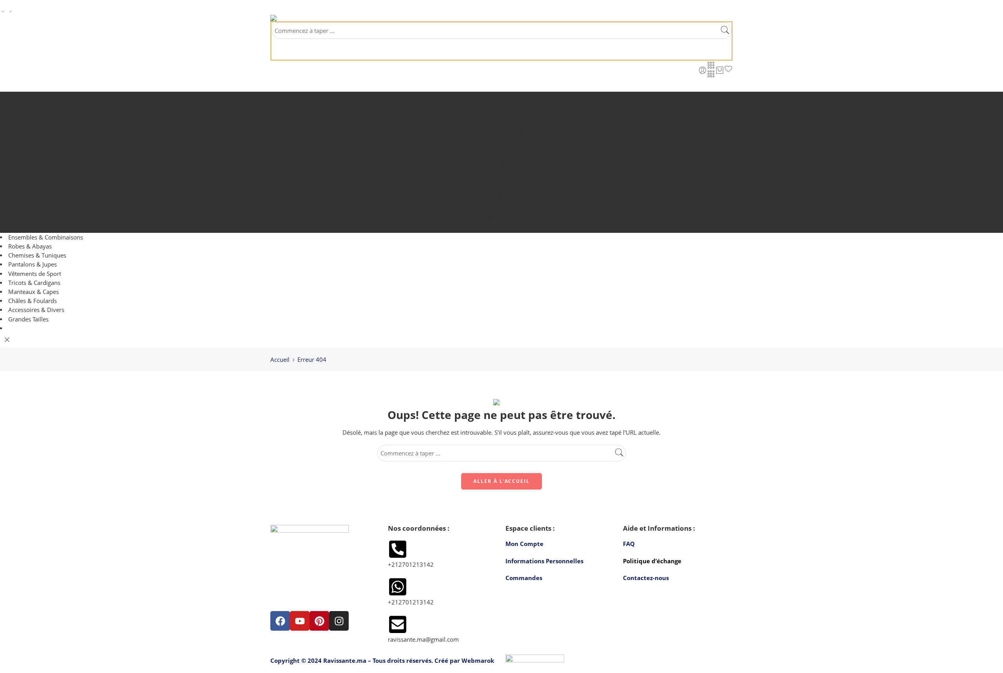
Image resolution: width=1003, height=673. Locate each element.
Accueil (502, 96)
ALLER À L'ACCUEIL (501, 481)
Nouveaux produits (510, 115)
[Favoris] (728, 70)
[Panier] (719, 70)
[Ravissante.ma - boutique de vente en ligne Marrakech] (292, 18)
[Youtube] (300, 621)
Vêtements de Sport (504, 190)
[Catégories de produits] (711, 65)
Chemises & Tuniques (505, 172)
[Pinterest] (319, 621)
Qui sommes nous (509, 106)
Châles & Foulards (504, 219)
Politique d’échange (652, 561)
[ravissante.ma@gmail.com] (397, 624)
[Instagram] (339, 621)
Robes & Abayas (505, 162)
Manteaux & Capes (505, 209)
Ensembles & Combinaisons (504, 153)
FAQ (629, 544)
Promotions (509, 125)
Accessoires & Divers (505, 228)
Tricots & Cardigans (505, 200)
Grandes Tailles (509, 134)
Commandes (523, 578)
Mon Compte (524, 544)
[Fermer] (7, 340)
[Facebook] (280, 621)
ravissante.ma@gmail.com (423, 639)
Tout (509, 143)
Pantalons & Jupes (504, 181)
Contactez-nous (646, 578)
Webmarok (478, 660)
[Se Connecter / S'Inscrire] (702, 70)
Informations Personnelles (544, 561)
